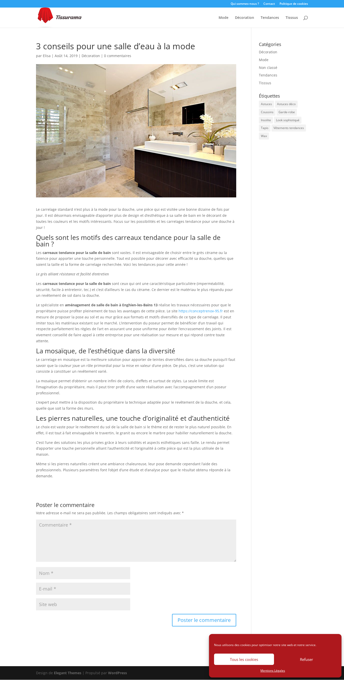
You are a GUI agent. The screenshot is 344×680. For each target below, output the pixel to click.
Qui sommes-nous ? (245, 4)
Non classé (268, 67)
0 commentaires (117, 55)
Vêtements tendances (288, 128)
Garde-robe (287, 112)
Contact (269, 4)
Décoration (244, 18)
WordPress (117, 672)
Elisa (47, 55)
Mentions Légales (272, 670)
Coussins (267, 112)
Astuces (266, 104)
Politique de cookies (294, 4)
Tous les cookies (244, 659)
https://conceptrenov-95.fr (201, 311)
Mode (223, 18)
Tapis (264, 128)
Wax (264, 136)
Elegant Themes (67, 672)
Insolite (266, 120)
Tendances (270, 18)
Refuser (306, 659)
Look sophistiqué (287, 120)
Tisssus (292, 18)
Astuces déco (286, 104)
